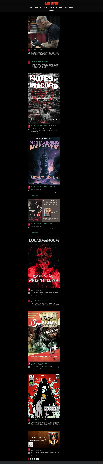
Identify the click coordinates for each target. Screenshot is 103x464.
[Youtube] (74, 1)
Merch (41, 7)
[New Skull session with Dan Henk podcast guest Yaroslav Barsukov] (44, 161)
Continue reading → (35, 69)
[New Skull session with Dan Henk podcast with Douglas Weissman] (44, 210)
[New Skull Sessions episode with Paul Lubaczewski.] (44, 98)
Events (55, 7)
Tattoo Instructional (37, 49)
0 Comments (40, 189)
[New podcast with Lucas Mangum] (44, 262)
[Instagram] (72, 1)
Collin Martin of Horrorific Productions (42, 61)
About (31, 7)
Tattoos (60, 7)
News (36, 189)
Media (65, 7)
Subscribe (51, 10)
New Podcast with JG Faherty (38, 449)
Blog (50, 7)
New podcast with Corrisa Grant (39, 300)
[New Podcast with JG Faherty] (44, 439)
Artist (45, 7)
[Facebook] (69, 1)
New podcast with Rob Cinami (39, 419)
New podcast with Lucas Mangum (40, 289)
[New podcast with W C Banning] (44, 336)
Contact (71, 7)
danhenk (33, 189)
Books (36, 7)
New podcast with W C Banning (39, 363)
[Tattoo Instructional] (44, 32)
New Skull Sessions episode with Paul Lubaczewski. (44, 125)
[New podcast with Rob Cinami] (44, 396)
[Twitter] (71, 1)
